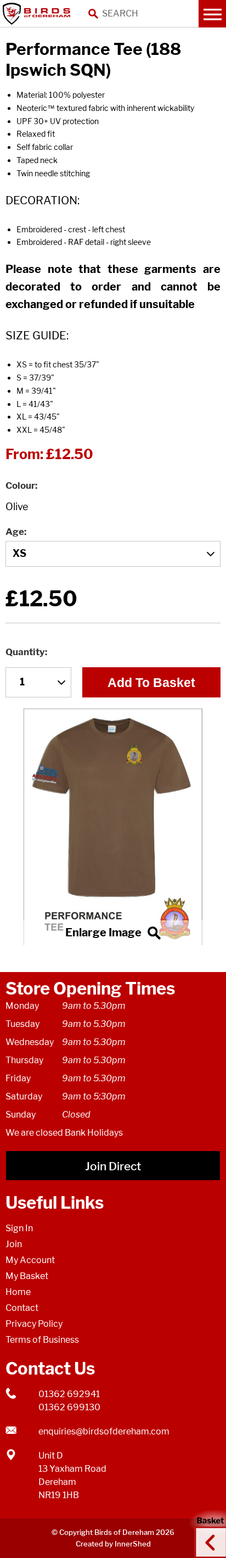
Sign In (19, 1228)
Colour (20, 485)
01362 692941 (69, 1394)
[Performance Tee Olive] (113, 826)
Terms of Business (42, 1339)
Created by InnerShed (113, 1543)
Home (18, 1292)
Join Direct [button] (113, 1166)
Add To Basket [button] (151, 682)
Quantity (25, 651)
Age (14, 531)
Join (13, 1244)
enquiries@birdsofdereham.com (104, 1431)
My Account (30, 1260)
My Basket (26, 1276)
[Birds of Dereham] (38, 14)
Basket (207, 1532)
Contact (21, 1308)
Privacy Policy (34, 1324)
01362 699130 (69, 1407)
